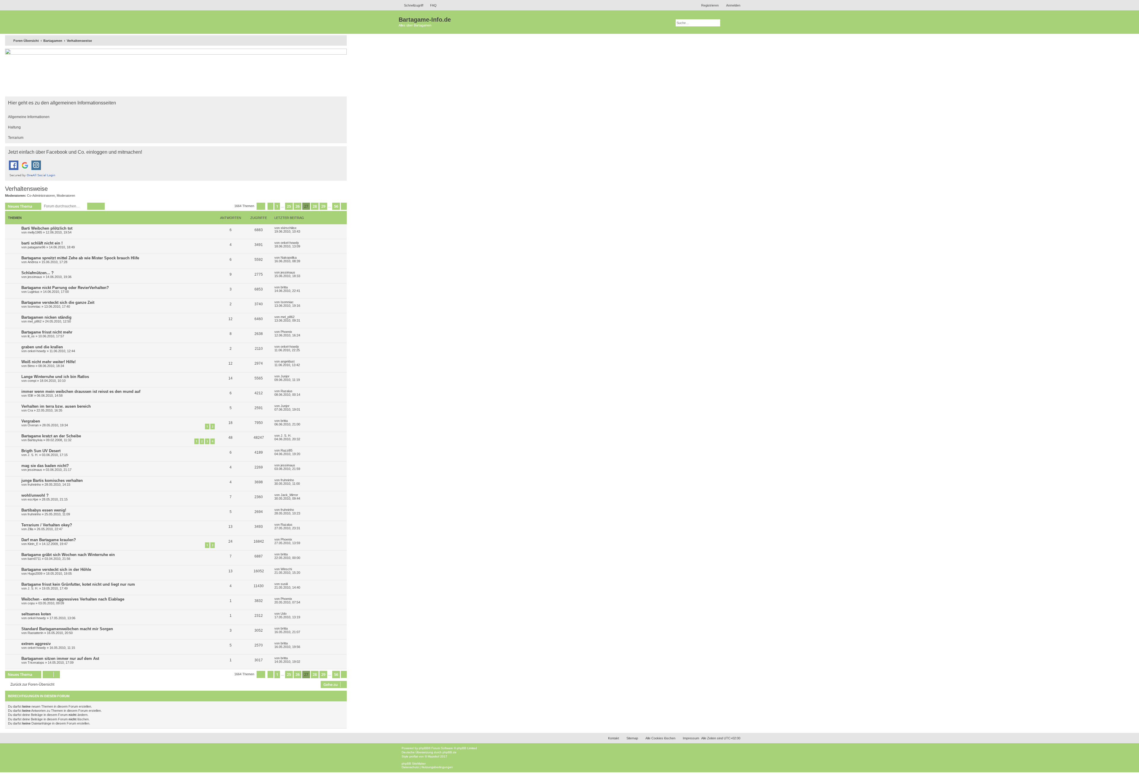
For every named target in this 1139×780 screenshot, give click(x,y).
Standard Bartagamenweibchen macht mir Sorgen (67, 629)
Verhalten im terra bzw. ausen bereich (56, 406)
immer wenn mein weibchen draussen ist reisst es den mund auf (80, 391)
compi (32, 380)
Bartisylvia (35, 440)
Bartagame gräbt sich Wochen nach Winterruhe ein (68, 554)
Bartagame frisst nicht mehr (46, 332)
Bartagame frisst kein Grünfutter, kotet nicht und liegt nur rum (78, 584)
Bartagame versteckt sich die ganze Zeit (57, 302)
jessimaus (35, 277)
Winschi (286, 569)
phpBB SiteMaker (414, 763)
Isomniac (34, 306)
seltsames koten (36, 614)
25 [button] (289, 206)
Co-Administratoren (41, 195)
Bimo (31, 366)
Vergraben (30, 421)
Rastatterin (35, 633)
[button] (261, 206)
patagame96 (36, 247)
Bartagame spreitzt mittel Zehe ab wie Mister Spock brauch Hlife (80, 258)
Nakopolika (289, 257)
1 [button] (277, 206)
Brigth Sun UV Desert (41, 451)
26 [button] (297, 206)
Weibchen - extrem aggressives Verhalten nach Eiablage (72, 599)
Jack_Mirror (289, 495)
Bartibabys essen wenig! (43, 510)
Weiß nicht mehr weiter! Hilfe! (48, 362)
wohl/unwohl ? (35, 495)
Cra (30, 410)
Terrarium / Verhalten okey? (46, 525)
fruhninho (34, 484)
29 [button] (323, 206)
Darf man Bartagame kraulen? (48, 540)
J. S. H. (286, 435)
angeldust (288, 361)
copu (31, 603)
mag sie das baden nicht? (45, 465)
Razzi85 (286, 450)
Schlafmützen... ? (37, 273)
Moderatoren (66, 195)
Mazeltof (433, 756)
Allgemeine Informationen (29, 117)
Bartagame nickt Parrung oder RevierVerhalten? (65, 287)
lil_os (31, 336)
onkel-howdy (290, 242)
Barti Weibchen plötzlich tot (46, 228)
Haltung (14, 127)
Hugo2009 (35, 573)
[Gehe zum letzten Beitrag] (300, 228)
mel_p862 (35, 321)
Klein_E (33, 544)
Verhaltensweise (26, 188)
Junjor (285, 376)
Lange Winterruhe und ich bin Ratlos (55, 376)
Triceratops (36, 662)
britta (284, 287)
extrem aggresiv (36, 643)
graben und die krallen (42, 347)
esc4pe (33, 499)
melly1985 (35, 232)
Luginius (33, 291)
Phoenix (286, 331)
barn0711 (34, 558)
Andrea (33, 262)
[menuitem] (431, 5)
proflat (413, 756)
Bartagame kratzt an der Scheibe (51, 436)
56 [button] (336, 206)
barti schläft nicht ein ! (42, 243)
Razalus (286, 391)
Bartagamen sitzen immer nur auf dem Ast (60, 658)
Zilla (30, 529)
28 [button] (315, 206)
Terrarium (15, 138)
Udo (284, 613)
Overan (33, 425)
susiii (284, 584)
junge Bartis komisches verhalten (52, 480)
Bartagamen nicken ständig (46, 317)
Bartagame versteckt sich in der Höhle (56, 569)
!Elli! (30, 395)
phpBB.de (449, 752)
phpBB (423, 748)
